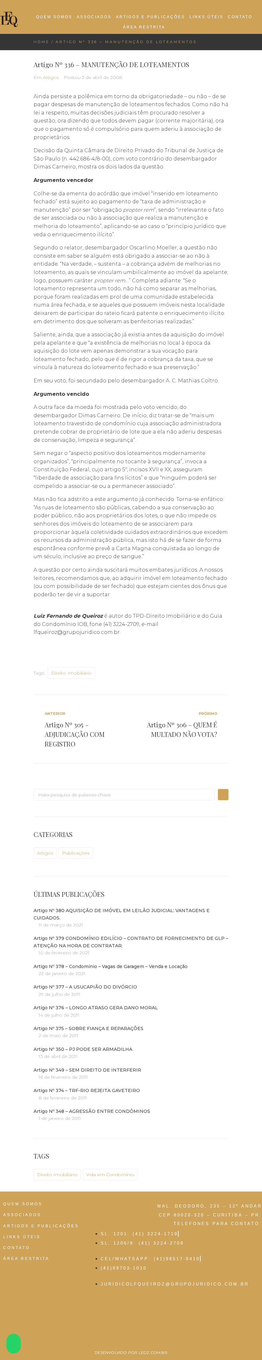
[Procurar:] (124, 795)
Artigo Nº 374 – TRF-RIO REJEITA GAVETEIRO (87, 1090)
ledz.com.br (153, 1352)
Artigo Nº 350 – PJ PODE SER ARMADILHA (83, 1049)
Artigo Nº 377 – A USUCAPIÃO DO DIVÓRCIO (85, 987)
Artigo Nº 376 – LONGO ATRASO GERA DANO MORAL (96, 1008)
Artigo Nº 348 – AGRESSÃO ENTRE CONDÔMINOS (92, 1111)
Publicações (75, 853)
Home (42, 42)
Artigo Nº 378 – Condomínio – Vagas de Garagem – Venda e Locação (111, 966)
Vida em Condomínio (110, 1174)
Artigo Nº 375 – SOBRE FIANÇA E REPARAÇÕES (88, 1028)
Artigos (51, 77)
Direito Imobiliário (71, 673)
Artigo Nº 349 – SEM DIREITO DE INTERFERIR (87, 1070)
